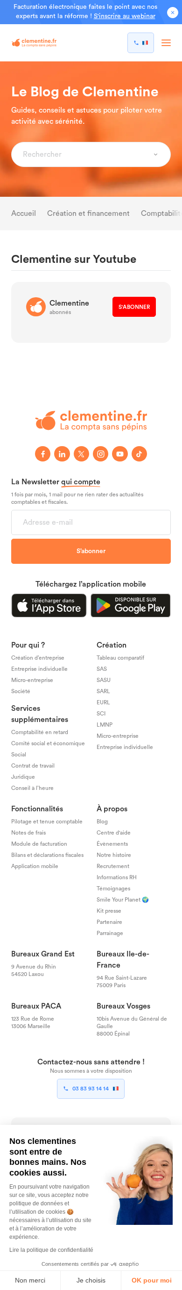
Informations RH (117, 877)
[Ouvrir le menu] (166, 42)
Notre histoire (114, 855)
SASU (104, 680)
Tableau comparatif (120, 658)
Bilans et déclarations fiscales (47, 855)
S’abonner (91, 551)
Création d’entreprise (37, 658)
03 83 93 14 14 (90, 1088)
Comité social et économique (48, 743)
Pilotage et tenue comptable (47, 821)
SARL (103, 691)
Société (20, 691)
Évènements (112, 844)
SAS (102, 669)
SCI (101, 713)
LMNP (104, 725)
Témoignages (113, 888)
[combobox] (85, 154)
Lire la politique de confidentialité (51, 1250)
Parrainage (110, 933)
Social (18, 754)
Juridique (23, 777)
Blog (102, 821)
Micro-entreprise (32, 680)
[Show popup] (155, 154)
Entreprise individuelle (39, 669)
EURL (103, 702)
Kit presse (109, 910)
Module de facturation (39, 844)
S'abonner (134, 307)
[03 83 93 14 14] (140, 43)
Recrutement (113, 866)
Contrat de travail (33, 766)
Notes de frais (28, 832)
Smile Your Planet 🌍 (123, 899)
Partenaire (109, 921)
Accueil (23, 213)
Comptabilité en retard (39, 732)
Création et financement (88, 213)
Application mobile (34, 866)
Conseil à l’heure (32, 788)
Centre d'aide (114, 832)
